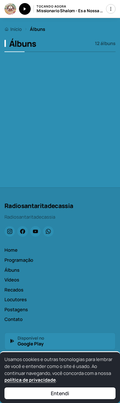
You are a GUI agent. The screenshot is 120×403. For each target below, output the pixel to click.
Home (11, 250)
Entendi (60, 393)
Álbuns (12, 270)
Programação (18, 260)
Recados (13, 289)
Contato (13, 319)
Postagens (16, 309)
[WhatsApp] (48, 231)
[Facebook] (22, 231)
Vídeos (11, 279)
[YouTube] (35, 231)
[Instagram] (9, 231)
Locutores (15, 299)
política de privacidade (30, 380)
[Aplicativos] (111, 9)
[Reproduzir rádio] (25, 9)
